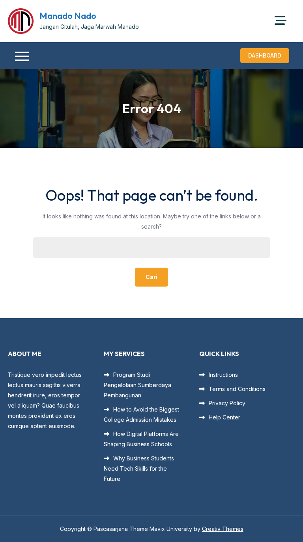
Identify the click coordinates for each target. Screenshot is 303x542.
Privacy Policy (227, 403)
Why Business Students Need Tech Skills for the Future (139, 468)
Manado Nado (67, 15)
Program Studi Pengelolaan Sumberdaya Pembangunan (137, 385)
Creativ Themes (222, 528)
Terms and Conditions (237, 389)
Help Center (224, 417)
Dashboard (264, 55)
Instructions (223, 374)
